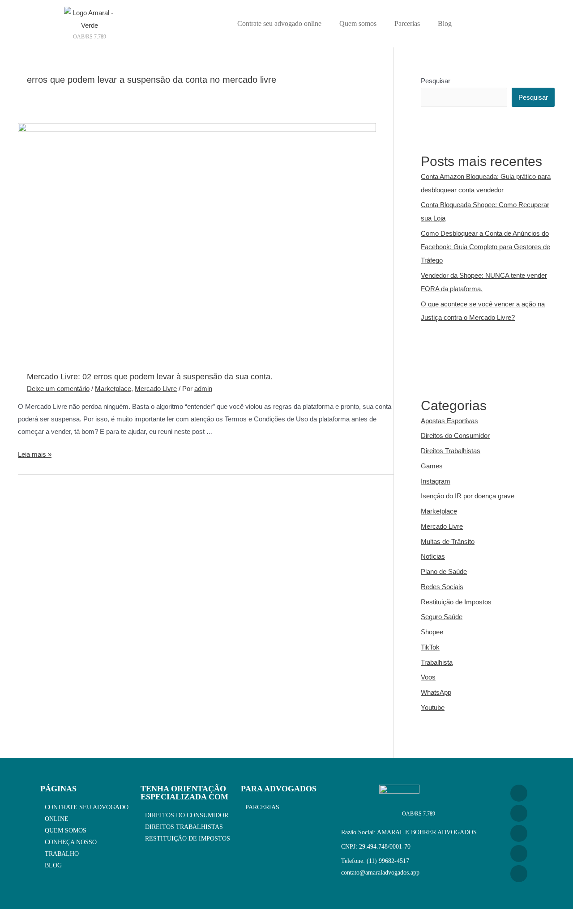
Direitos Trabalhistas (450, 450)
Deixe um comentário (58, 388)
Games (432, 466)
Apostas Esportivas (449, 421)
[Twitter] (518, 873)
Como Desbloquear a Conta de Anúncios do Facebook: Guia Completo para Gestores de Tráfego (485, 246)
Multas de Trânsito (448, 541)
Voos (428, 677)
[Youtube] (518, 813)
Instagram (435, 481)
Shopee (432, 632)
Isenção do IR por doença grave (467, 496)
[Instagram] (518, 793)
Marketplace (113, 388)
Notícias (433, 556)
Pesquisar (435, 81)
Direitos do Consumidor (455, 435)
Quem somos (357, 23)
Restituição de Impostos (456, 602)
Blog (445, 23)
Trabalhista (437, 662)
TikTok (430, 647)
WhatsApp (436, 692)
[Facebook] (518, 833)
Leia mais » (34, 454)
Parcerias (407, 23)
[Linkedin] (518, 853)
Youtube (433, 707)
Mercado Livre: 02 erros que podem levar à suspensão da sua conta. (150, 376)
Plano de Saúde (444, 571)
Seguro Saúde (441, 616)
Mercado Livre (156, 388)
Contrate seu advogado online (279, 23)
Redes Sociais (442, 586)
